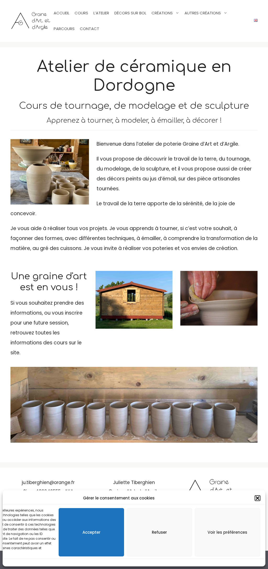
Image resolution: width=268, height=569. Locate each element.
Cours (81, 13)
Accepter (91, 532)
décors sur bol (130, 13)
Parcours (64, 28)
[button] (257, 498)
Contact (89, 28)
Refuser (159, 532)
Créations (162, 13)
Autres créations (203, 13)
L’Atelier (101, 13)
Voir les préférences (227, 532)
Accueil (61, 13)
